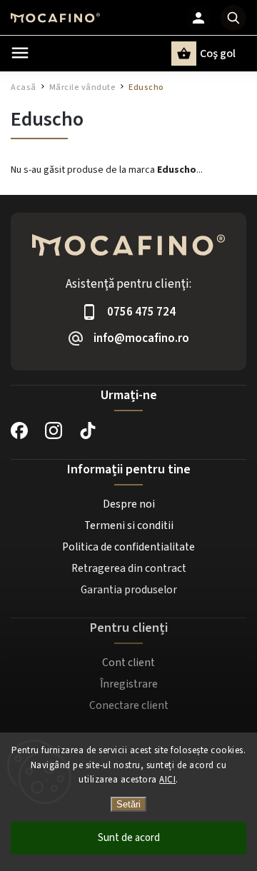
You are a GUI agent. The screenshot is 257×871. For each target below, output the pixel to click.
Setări (128, 804)
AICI (167, 779)
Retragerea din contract (128, 568)
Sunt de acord (129, 837)
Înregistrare (129, 684)
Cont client (128, 662)
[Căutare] (233, 18)
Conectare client (128, 705)
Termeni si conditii (128, 525)
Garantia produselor (129, 590)
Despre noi (129, 504)
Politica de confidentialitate (128, 547)
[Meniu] (20, 53)
